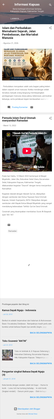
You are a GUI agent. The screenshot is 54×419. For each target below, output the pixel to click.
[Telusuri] (50, 5)
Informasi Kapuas (27, 4)
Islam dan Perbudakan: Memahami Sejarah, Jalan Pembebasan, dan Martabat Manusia (20, 32)
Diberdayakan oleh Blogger (28, 409)
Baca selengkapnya (41, 333)
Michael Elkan (32, 414)
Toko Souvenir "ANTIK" (14, 341)
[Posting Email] (31, 108)
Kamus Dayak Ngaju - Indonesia (19, 310)
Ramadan (13, 231)
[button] (50, 28)
